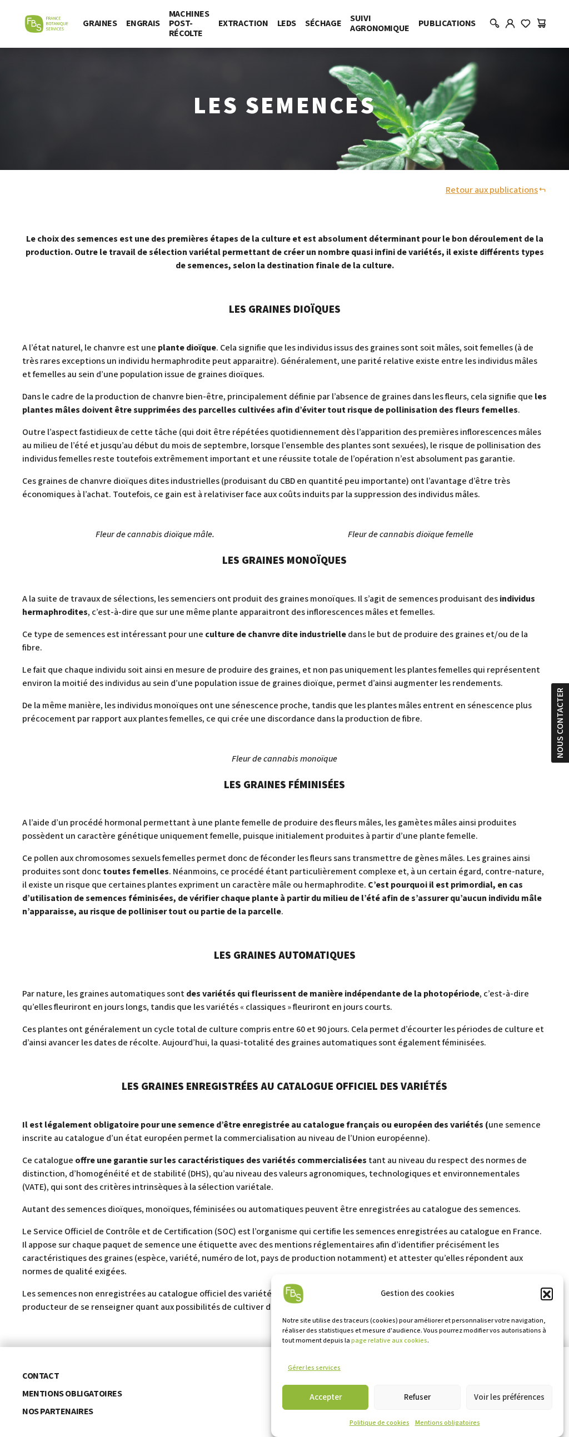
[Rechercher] (494, 24)
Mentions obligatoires (447, 1423)
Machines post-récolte (189, 23)
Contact (40, 1376)
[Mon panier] (541, 24)
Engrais (143, 23)
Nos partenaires (57, 1411)
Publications (447, 23)
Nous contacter (560, 723)
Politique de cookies (380, 1423)
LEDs (286, 23)
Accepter (326, 1397)
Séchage (323, 23)
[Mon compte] (510, 24)
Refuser (417, 1397)
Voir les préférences (509, 1397)
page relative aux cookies (389, 1340)
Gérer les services (314, 1368)
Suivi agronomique (380, 23)
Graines (100, 23)
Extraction (243, 23)
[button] (546, 1293)
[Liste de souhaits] (525, 24)
